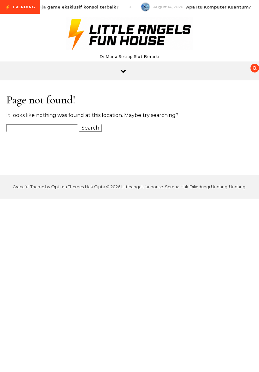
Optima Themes (67, 186)
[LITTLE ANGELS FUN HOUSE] (129, 35)
